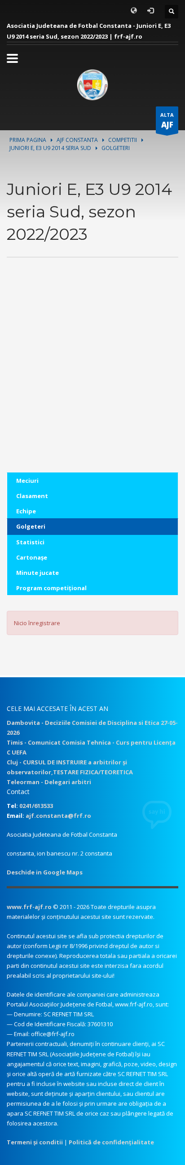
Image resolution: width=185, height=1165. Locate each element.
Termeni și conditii (35, 1142)
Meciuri (27, 481)
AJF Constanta (77, 140)
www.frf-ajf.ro (29, 907)
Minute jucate (37, 573)
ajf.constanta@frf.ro (58, 816)
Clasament (32, 496)
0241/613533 (36, 806)
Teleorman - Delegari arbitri (49, 782)
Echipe (26, 511)
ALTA (167, 120)
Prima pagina (27, 140)
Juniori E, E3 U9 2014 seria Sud (50, 148)
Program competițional (51, 588)
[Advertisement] (92, 379)
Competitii (122, 140)
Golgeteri (30, 526)
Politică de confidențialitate (111, 1142)
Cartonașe (31, 557)
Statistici (30, 542)
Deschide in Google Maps (45, 872)
